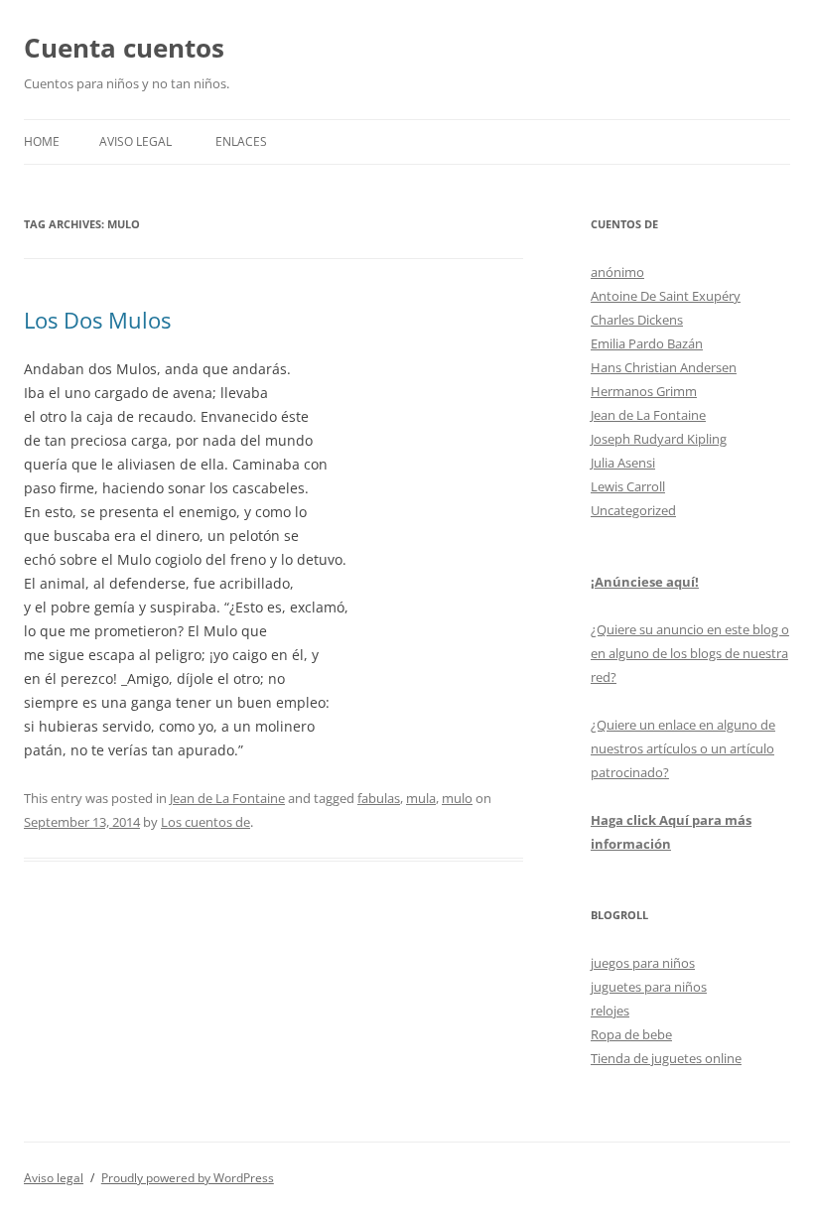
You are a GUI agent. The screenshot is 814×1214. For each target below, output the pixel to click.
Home (42, 141)
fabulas (378, 798)
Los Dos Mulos (97, 320)
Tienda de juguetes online (666, 1058)
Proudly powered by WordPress (187, 1177)
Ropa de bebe (631, 1034)
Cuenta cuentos (124, 48)
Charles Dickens (637, 320)
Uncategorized (633, 510)
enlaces (241, 141)
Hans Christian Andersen (664, 367)
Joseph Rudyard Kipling (659, 439)
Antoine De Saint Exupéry (666, 296)
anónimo (617, 272)
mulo (457, 798)
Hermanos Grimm (644, 391)
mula (421, 798)
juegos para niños (643, 963)
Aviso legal (135, 141)
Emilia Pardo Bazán (647, 343)
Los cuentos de (205, 822)
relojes (610, 1010)
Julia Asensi (623, 463)
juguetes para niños (649, 987)
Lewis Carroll (628, 486)
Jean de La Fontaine (227, 798)
